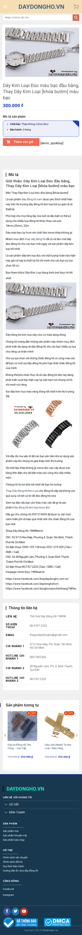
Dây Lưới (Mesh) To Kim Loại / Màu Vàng (58, 746)
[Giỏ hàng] (76, 7)
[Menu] (5, 6)
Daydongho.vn (41, 7)
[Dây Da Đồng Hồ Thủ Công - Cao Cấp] (22, 726)
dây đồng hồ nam (32, 199)
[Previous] (5, 735)
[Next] (76, 735)
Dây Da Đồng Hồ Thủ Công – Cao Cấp (19, 746)
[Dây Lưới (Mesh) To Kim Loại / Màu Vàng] (59, 726)
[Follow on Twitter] (15, 911)
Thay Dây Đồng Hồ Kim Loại (22, 490)
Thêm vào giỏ (23, 142)
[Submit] (76, 17)
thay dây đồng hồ (35, 239)
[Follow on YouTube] (24, 911)
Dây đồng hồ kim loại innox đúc (31, 507)
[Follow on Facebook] (7, 911)
